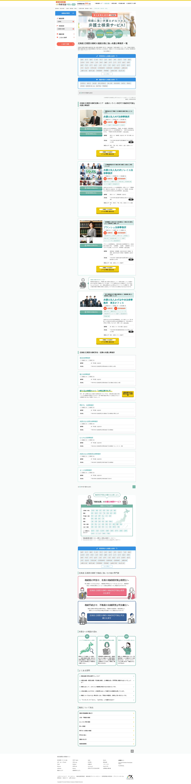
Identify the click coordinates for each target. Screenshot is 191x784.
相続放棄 (94, 83)
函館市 (91, 59)
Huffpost (74, 764)
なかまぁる (90, 766)
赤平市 (91, 65)
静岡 (96, 518)
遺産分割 (89, 83)
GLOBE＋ (90, 762)
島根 (107, 524)
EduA (58, 764)
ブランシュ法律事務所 (114, 227)
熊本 (103, 527)
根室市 (113, 65)
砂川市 (118, 65)
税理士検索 (114, 3)
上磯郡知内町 (124, 68)
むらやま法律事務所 (86, 437)
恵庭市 (129, 59)
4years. (104, 760)
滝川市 (119, 62)
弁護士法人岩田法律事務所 (89, 421)
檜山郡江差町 (122, 70)
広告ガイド (65, 778)
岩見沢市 (120, 59)
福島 (115, 510)
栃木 (111, 513)
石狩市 (87, 62)
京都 (99, 521)
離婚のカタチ (60, 770)
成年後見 (82, 86)
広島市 (125, 530)
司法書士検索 (122, 3)
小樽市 (114, 59)
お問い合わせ (72, 778)
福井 (110, 515)
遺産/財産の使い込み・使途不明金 (93, 86)
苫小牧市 (96, 59)
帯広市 (101, 59)
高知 (121, 524)
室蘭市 (105, 62)
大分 (107, 527)
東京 (92, 513)
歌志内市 (87, 68)
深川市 (110, 62)
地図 (131, 142)
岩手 (100, 510)
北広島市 (82, 62)
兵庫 (96, 521)
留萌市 (128, 62)
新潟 (92, 515)
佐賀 (96, 527)
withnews (59, 768)
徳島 (114, 524)
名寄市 (104, 65)
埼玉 (100, 513)
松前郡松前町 (109, 68)
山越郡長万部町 (113, 70)
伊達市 (92, 62)
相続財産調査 (117, 83)
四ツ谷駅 (122, 119)
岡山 (96, 524)
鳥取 (103, 524)
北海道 (83, 360)
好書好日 (90, 764)
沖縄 (118, 527)
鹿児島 (114, 527)
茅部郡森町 (106, 70)
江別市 (96, 62)
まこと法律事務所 (86, 470)
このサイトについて (62, 776)
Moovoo (59, 766)
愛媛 (117, 524)
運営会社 (59, 778)
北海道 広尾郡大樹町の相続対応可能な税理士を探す (107, 591)
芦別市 (86, 65)
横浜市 (92, 530)
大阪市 (114, 230)
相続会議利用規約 (80, 776)
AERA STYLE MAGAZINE (93, 768)
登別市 (101, 62)
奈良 (103, 521)
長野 (99, 515)
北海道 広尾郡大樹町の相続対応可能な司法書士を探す (107, 616)
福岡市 (111, 530)
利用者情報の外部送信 (107, 776)
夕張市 (82, 68)
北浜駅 (122, 230)
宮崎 (110, 527)
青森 (97, 510)
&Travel (64, 762)
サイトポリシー (71, 776)
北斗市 (114, 62)
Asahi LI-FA (105, 766)
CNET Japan (75, 760)
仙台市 (92, 533)
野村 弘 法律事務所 (87, 405)
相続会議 (105, 762)
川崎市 (103, 533)
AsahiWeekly (121, 765)
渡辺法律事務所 (85, 358)
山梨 (96, 515)
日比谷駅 (122, 176)
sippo (89, 760)
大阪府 (107, 230)
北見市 (105, 59)
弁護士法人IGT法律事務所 (116, 116)
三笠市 (109, 65)
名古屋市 (102, 530)
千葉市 (108, 533)
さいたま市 (98, 533)
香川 (110, 524)
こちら (110, 539)
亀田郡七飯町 (92, 70)
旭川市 (86, 59)
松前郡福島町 (117, 68)
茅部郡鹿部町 (99, 70)
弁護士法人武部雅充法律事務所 (90, 454)
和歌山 (110, 521)
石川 (107, 515)
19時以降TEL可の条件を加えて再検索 (128, 394)
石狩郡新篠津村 (101, 68)
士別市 (100, 65)
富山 (103, 515)
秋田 (104, 510)
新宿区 (114, 305)
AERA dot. (75, 766)
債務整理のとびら (76, 770)
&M (58, 762)
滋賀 (107, 521)
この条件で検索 (65, 44)
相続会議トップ (99, 3)
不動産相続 (105, 86)
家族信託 (129, 83)
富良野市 (123, 65)
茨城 (108, 513)
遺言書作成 (83, 83)
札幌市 (82, 59)
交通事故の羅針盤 (107, 768)
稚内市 (128, 65)
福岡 (92, 527)
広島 (92, 524)
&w (60, 762)
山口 (99, 524)
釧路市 (110, 59)
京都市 (121, 530)
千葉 (104, 513)
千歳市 (124, 59)
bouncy (74, 768)
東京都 (107, 119)
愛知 (92, 518)
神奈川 (96, 513)
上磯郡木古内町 (84, 70)
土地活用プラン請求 (131, 3)
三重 (103, 518)
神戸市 (116, 530)
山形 (111, 510)
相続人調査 (109, 83)
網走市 (123, 62)
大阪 (92, 521)
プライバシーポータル (118, 776)
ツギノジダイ (106, 764)
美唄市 (82, 65)
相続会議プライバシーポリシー (93, 776)
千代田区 (115, 119)
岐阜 (99, 518)
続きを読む (126, 131)
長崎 (99, 527)
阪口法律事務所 (85, 374)
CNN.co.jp (75, 762)
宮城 (108, 510)
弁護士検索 (107, 3)
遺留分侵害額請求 (102, 83)
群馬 (115, 513)
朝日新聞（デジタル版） (62, 760)
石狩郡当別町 (93, 68)
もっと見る (106, 73)
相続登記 (123, 83)
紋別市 (95, 65)
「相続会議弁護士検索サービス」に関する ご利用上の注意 (95, 538)
